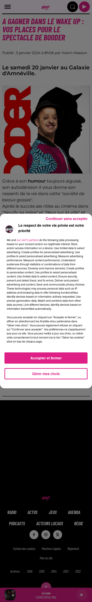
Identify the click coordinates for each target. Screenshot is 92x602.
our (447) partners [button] (28, 240)
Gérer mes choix (46, 373)
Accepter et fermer (46, 357)
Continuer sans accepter (67, 218)
